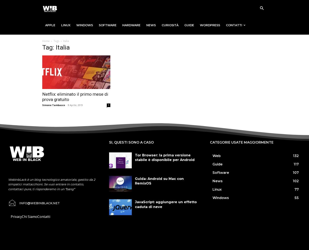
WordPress (210, 25)
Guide (189, 25)
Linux (65, 25)
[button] (262, 8)
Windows (84, 25)
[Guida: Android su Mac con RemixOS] (120, 184)
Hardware (131, 25)
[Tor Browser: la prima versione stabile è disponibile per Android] (120, 160)
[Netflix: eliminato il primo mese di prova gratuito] (76, 72)
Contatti (234, 25)
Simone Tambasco (53, 105)
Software (107, 25)
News (151, 25)
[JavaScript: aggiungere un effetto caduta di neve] (120, 207)
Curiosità (170, 25)
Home (46, 41)
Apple (50, 25)
